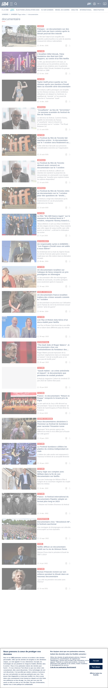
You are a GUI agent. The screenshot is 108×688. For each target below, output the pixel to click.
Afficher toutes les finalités (96, 674)
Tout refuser (96, 667)
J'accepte (96, 661)
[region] (54, 668)
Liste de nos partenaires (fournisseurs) (63, 667)
